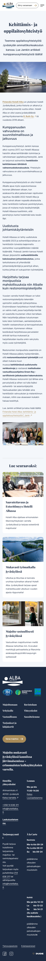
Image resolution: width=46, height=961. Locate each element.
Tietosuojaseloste (10, 946)
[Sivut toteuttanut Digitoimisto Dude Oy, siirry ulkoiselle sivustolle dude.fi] (38, 954)
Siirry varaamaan (25, 5)
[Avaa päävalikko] (42, 5)
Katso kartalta (9, 797)
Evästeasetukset (28, 946)
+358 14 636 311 (11, 805)
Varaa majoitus (12, 739)
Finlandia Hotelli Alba (13, 102)
